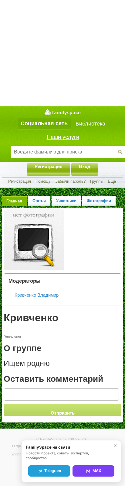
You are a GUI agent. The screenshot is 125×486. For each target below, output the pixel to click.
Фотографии (99, 200)
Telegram (52, 470)
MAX (97, 470)
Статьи (39, 200)
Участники (66, 200)
